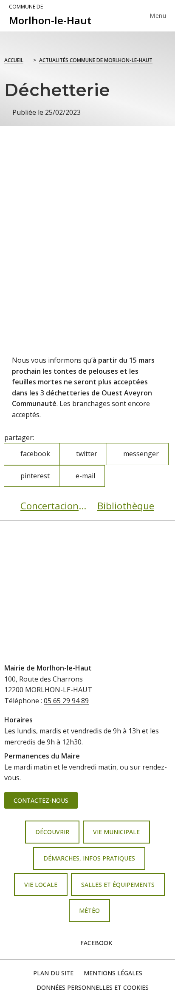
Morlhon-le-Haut (50, 15)
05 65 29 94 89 (66, 700)
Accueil (13, 60)
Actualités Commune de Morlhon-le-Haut (95, 60)
